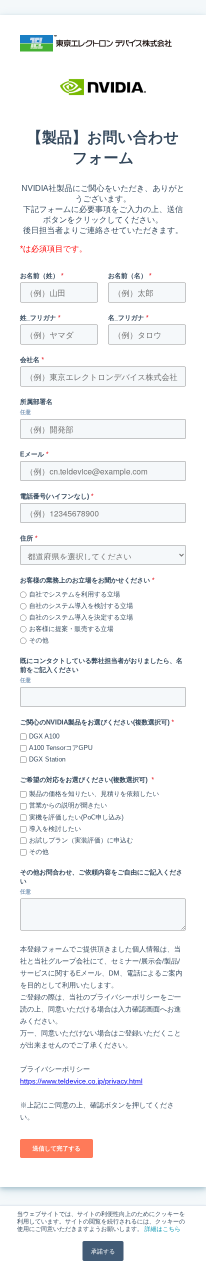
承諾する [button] (103, 1250)
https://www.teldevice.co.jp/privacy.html (81, 1081)
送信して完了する (56, 1148)
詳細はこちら (162, 1228)
